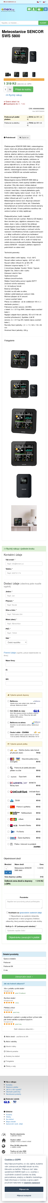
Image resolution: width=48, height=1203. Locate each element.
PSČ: (8, 629)
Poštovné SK (8, 966)
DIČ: (7, 679)
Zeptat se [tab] (24, 137)
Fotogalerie (9, 1061)
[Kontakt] (29, 9)
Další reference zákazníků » (24, 1029)
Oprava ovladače (10, 959)
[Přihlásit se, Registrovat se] (34, 9)
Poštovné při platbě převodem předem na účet (25, 769)
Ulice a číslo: (11, 610)
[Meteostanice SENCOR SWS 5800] (24, 55)
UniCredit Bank (34, 792)
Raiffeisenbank (30, 813)
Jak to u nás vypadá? (13, 1089)
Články (8, 1117)
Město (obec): (11, 619)
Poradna (9, 1114)
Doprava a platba (12, 1087)
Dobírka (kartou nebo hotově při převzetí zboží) (25, 751)
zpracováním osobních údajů (30, 912)
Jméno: (9, 591)
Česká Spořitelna (28, 838)
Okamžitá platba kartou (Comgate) (25, 760)
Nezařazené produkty (13, 1094)
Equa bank (29, 776)
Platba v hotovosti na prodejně (27, 845)
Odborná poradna (11, 1051)
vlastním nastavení (32, 1183)
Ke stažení (10, 1119)
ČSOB (27, 800)
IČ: (7, 670)
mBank (29, 819)
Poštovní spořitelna (28, 806)
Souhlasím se (25, 912)
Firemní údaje (22, 654)
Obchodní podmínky (13, 1091)
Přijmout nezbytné (24, 1196)
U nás (6, 970)
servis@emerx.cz (10, 2)
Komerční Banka (29, 825)
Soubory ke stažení (12, 1056)
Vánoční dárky (10, 1046)
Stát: (8, 638)
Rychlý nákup (15, 94)
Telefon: (9, 569)
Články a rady (10, 1066)
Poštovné (7, 962)
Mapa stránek (11, 1121)
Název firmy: (10, 660)
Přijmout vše (24, 1189)
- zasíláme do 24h (17, 1036)
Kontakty (9, 1085)
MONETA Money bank (25, 784)
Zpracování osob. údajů (14, 1124)
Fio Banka (28, 831)
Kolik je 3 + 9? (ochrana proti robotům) (21, 926)
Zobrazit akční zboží (23, 976)
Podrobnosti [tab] (10, 137)
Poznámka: (24, 897)
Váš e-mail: (10, 559)
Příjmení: (10, 601)
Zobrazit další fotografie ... (24, 79)
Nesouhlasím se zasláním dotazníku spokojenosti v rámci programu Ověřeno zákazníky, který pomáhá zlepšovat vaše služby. (24, 918)
